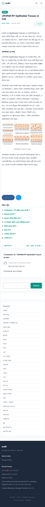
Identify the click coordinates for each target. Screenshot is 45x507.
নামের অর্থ (5, 364)
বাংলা (4, 377)
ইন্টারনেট (5, 335)
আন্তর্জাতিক (6, 319)
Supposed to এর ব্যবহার (9, 474)
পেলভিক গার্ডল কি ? (10, 234)
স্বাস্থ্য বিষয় (6, 419)
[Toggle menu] (41, 3)
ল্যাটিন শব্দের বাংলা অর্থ (9, 406)
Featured (6, 306)
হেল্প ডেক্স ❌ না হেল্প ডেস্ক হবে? (10, 470)
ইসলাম (4, 339)
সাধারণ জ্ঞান (6, 415)
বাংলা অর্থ (5, 381)
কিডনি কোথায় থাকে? (10, 226)
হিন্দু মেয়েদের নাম (7, 427)
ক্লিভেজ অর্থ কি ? (9, 214)
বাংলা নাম (5, 385)
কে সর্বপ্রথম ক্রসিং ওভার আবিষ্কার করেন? (17, 222)
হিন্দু (4, 423)
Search (36, 285)
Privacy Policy (7, 460)
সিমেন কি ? (7, 230)
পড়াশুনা (5, 373)
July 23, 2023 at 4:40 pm (22, 263)
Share (40, 24)
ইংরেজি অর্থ (6, 331)
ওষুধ (4, 352)
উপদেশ (5, 344)
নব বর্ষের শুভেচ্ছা (7, 360)
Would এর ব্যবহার (7, 478)
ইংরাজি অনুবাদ (6, 327)
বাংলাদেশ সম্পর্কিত (7, 390)
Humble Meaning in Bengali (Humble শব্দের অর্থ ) (18, 488)
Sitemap (28, 500)
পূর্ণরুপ (4, 369)
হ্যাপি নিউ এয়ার (7, 431)
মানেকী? (18, 497)
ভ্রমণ (4, 398)
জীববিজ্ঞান (5, 12)
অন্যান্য (5, 310)
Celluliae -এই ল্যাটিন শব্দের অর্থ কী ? (17, 210)
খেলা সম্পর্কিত (6, 356)
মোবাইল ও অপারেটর (8, 402)
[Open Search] (36, 3)
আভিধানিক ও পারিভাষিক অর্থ (10, 323)
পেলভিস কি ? (8, 238)
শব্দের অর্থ (5, 410)
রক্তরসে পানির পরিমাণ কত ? (12, 218)
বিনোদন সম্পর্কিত (7, 394)
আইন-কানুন (6, 314)
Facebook (8, 197)
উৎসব (4, 348)
